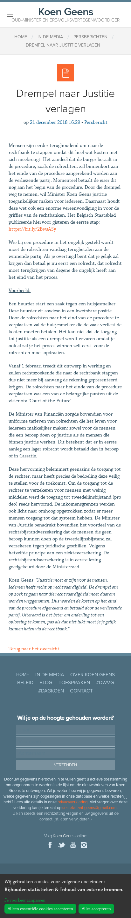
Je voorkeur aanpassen (24, 900)
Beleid (25, 682)
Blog (45, 682)
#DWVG (105, 682)
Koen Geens (65, 13)
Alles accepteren (96, 909)
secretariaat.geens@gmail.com (89, 807)
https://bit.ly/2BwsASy (32, 229)
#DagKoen (51, 691)
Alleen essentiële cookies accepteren (40, 909)
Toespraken (74, 682)
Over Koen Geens (92, 675)
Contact (81, 691)
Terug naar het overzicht (34, 649)
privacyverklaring (72, 802)
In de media (49, 675)
